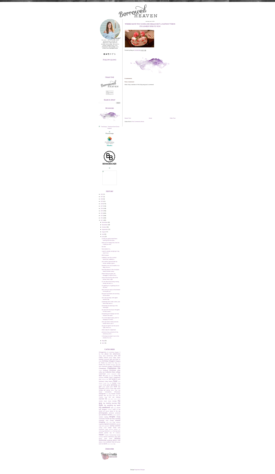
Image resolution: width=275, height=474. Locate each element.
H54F (115, 387)
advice (100, 355)
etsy (100, 379)
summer (117, 426)
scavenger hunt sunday (106, 420)
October (104, 227)
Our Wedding (151, 1)
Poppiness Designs (139, 469)
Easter (111, 377)
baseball (101, 359)
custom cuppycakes (111, 374)
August (104, 232)
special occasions (110, 424)
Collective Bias (110, 372)
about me (108, 354)
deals (106, 375)
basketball (106, 359)
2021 (102, 196)
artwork (106, 357)
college (118, 372)
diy (119, 375)
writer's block (110, 444)
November (105, 224)
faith (107, 379)
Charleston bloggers (107, 366)
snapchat (101, 424)
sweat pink (116, 427)
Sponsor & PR (164, 1)
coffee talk (102, 372)
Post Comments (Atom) (138, 121)
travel (101, 434)
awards (110, 357)
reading (106, 417)
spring (112, 426)
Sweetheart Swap (103, 429)
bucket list (102, 364)
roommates (102, 418)
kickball (118, 393)
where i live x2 (103, 442)
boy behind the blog (111, 363)
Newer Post (128, 118)
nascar (115, 407)
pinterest (111, 413)
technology (101, 431)
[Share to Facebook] (145, 50)
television (107, 431)
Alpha (104, 355)
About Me (115, 1)
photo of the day (115, 411)
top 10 (112, 433)
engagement (117, 377)
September (105, 229)
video (118, 436)
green (104, 386)
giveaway (114, 385)
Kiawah (113, 393)
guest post (109, 387)
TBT (119, 429)
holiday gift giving (104, 390)
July (103, 234)
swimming (111, 429)
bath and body (114, 359)
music (105, 401)
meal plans (110, 399)
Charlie (100, 370)
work (105, 444)
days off (102, 375)
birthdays (105, 361)
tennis (111, 431)
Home (107, 1)
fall (110, 379)
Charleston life (128, 1)
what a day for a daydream (109, 330)
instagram (102, 394)
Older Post (172, 118)
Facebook (104, 379)
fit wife (118, 379)
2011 (102, 220)
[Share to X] (144, 50)
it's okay (108, 393)
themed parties (103, 433)
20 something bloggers (113, 352)
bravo (119, 363)
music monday (112, 401)
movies (101, 401)
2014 (102, 213)
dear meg (111, 375)
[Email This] (141, 50)
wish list (101, 444)
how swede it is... (106, 249)
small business (116, 422)
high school (117, 388)
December (105, 222)
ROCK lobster (105, 255)
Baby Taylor (116, 357)
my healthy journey (110, 403)
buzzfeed (108, 364)
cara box (118, 364)
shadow (117, 420)
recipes (112, 416)
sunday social (102, 427)
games (108, 385)
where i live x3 (111, 442)
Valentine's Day (112, 436)
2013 (102, 215)
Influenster (117, 392)
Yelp (114, 444)
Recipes (140, 1)
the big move (116, 431)
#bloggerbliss (102, 352)
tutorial (105, 436)
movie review (117, 399)
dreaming (101, 377)
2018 (102, 204)
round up (108, 419)
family (114, 379)
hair (119, 387)
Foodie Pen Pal (107, 383)
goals (119, 385)
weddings (109, 440)
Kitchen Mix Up (103, 395)
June (103, 236)
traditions (118, 432)
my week (117, 405)
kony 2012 (112, 395)
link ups (111, 397)
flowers (111, 381)
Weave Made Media (105, 438)
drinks (106, 377)
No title (104, 246)
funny (104, 385)
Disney (116, 375)
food (115, 381)
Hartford (107, 388)
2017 (102, 206)
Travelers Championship (110, 435)
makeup (118, 397)
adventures (116, 354)
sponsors (107, 426)
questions (114, 414)
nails (112, 407)
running (117, 419)
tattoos (116, 429)
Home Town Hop (115, 390)
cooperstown (102, 374)
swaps (110, 427)
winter (118, 442)
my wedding (108, 405)
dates (119, 374)
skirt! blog (109, 422)
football (114, 383)
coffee (118, 370)
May (103, 340)
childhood (105, 370)
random (101, 417)
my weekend (104, 407)
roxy (113, 419)
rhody (118, 417)
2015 (102, 211)
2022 (102, 194)
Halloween (102, 388)
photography (103, 413)
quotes (118, 414)
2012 (102, 218)
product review (107, 415)
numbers (110, 409)
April (103, 343)
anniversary (110, 356)
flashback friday (103, 381)
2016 (102, 208)
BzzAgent (113, 364)
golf (100, 387)
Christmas (112, 370)
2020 (102, 199)
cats (100, 366)
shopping (102, 422)
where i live (116, 440)
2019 (102, 201)
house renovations (105, 392)
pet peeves (106, 411)
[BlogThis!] (142, 50)
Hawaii (111, 388)
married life (103, 399)
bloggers (112, 361)
